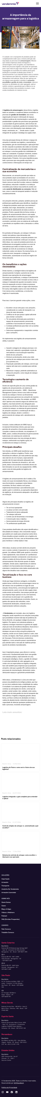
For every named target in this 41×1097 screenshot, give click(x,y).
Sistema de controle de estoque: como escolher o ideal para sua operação (19, 856)
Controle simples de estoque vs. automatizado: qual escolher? (20, 827)
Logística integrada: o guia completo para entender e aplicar (20, 797)
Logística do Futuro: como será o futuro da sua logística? (18, 768)
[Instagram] (3, 1092)
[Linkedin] (16, 1092)
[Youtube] (7, 1092)
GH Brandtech (19, 1083)
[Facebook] (12, 1092)
